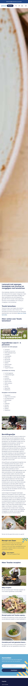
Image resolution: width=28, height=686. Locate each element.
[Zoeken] (15, 5)
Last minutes (5, 684)
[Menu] (26, 6)
